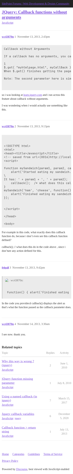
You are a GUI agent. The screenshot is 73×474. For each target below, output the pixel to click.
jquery (18, 418)
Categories (18, 454)
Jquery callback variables (18, 414)
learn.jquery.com (32, 94)
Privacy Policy (10, 460)
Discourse (21, 469)
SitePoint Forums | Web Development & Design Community (35, 3)
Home (5, 454)
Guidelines (34, 454)
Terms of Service (52, 454)
